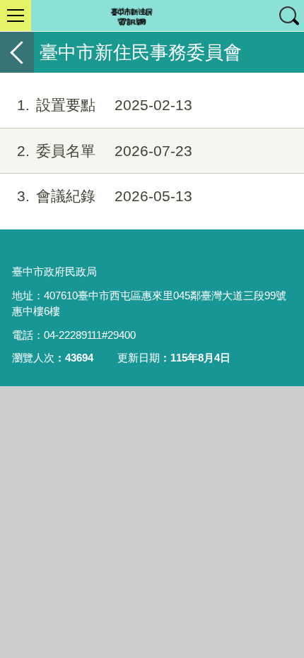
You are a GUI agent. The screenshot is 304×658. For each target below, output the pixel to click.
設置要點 (104, 105)
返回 (17, 52)
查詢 (288, 15)
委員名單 (104, 151)
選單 (15, 15)
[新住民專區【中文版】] (152, 15)
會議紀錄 (104, 196)
